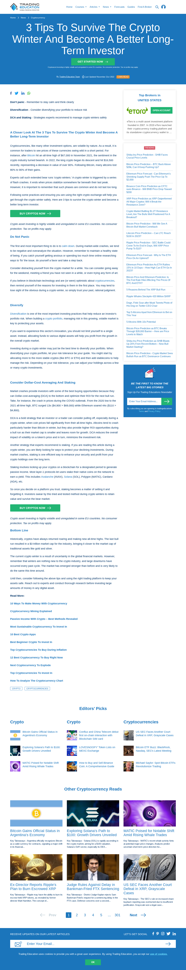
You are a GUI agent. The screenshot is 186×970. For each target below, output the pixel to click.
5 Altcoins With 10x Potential (141, 322)
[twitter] (168, 933)
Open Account (161, 110)
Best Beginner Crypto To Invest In (31, 642)
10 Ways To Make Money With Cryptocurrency (38, 603)
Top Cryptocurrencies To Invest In (31, 673)
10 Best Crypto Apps (23, 634)
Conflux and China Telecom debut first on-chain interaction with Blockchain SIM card (98, 735)
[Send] (166, 401)
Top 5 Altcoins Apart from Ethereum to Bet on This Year (149, 314)
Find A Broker (145, 7)
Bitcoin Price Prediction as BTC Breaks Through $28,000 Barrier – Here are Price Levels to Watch (147, 331)
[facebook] (153, 933)
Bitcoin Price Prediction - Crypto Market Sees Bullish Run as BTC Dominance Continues (149, 355)
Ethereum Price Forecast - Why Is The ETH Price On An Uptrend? (148, 256)
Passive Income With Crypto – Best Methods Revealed (44, 618)
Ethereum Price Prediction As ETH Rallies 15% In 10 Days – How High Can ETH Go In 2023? (149, 267)
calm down (68, 246)
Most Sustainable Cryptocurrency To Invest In (38, 626)
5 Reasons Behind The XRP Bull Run (145, 289)
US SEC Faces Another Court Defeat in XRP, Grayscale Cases (148, 889)
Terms (142, 411)
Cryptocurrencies (37, 688)
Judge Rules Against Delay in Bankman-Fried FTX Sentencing (93, 887)
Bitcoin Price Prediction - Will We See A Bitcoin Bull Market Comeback (146, 225)
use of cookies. (159, 954)
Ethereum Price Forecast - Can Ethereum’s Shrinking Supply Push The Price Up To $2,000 (148, 176)
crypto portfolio (53, 318)
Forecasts (119, 7)
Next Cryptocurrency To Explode (30, 665)
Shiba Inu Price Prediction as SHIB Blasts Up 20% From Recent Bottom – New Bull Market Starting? (147, 344)
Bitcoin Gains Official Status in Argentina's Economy (35, 833)
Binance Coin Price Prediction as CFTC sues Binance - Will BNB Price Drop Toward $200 (149, 189)
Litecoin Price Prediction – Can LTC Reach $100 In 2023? (148, 234)
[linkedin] (174, 933)
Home (69, 7)
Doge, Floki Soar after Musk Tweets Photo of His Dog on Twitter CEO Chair (149, 304)
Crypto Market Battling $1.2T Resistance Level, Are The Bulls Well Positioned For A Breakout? (148, 214)
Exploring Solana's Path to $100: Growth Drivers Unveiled (92, 833)
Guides (131, 7)
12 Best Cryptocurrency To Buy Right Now (36, 657)
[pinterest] (157, 933)
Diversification (18, 313)
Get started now (90, 61)
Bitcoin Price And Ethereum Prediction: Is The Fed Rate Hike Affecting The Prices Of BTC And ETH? (148, 280)
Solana (68, 476)
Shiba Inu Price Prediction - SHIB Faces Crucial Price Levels (147, 156)
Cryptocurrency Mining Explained (31, 611)
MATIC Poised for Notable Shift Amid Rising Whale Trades (149, 833)
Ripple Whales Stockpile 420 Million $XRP (148, 296)
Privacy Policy (154, 411)
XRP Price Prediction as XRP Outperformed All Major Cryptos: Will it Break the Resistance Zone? (149, 201)
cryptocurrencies (104, 280)
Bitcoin (31, 155)
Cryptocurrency (38, 17)
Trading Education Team (69, 77)
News (23, 17)
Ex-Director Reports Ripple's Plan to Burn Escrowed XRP (33, 887)
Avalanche (47, 476)
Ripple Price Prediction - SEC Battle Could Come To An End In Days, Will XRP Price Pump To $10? (148, 245)
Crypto (16, 688)
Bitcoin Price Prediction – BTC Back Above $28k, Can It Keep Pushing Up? (148, 166)
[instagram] (162, 933)
